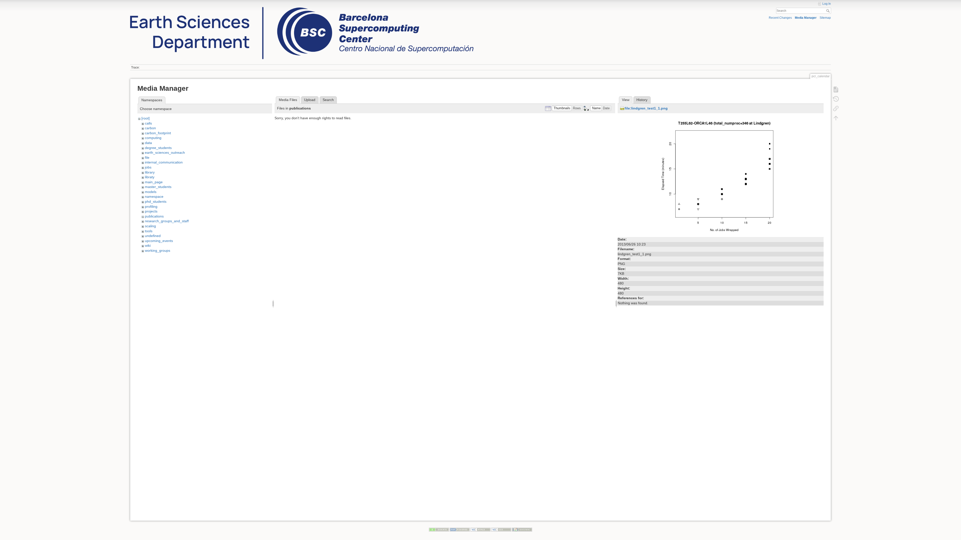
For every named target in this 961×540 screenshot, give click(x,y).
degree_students (158, 148)
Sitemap (825, 18)
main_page (154, 182)
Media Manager (806, 18)
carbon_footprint (158, 133)
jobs (148, 167)
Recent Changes (780, 18)
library (150, 172)
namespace (154, 196)
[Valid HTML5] (480, 529)
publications (154, 216)
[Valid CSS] (501, 529)
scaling (150, 226)
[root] (145, 118)
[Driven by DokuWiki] (522, 529)
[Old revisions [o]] (836, 99)
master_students (158, 187)
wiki (148, 246)
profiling (151, 206)
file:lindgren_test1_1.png (646, 108)
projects (151, 211)
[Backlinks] (836, 108)
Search (828, 10)
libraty (149, 177)
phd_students (155, 202)
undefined (153, 236)
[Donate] (439, 529)
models (150, 192)
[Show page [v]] (836, 89)
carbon (150, 128)
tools (148, 231)
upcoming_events (159, 241)
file (147, 158)
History (641, 100)
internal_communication (164, 162)
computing (153, 138)
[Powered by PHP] (460, 529)
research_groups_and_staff (167, 221)
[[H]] (301, 8)
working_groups (157, 250)
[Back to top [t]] (836, 117)
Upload (309, 100)
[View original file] (721, 176)
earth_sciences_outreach (165, 152)
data (148, 143)
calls (148, 123)
